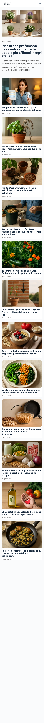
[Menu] (40, 4)
